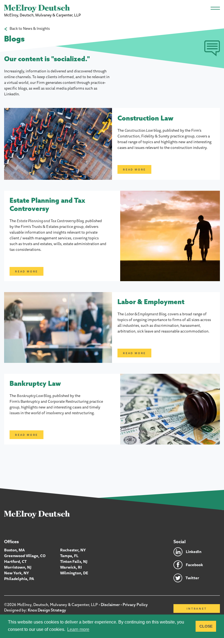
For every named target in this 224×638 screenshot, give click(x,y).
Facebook (194, 565)
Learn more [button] (78, 629)
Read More (134, 169)
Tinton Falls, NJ (73, 561)
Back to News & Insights (30, 28)
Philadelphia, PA (19, 579)
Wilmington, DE (74, 573)
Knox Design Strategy (47, 610)
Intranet (197, 608)
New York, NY (16, 573)
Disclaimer (110, 604)
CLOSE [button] (206, 626)
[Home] (37, 514)
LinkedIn (193, 552)
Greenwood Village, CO (25, 556)
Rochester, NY (73, 550)
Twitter (192, 578)
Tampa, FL (69, 556)
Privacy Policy (135, 604)
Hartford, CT (15, 561)
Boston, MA (14, 550)
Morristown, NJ (17, 567)
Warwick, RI (71, 567)
